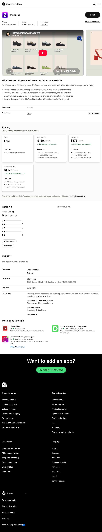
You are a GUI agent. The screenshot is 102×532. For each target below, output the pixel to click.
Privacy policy (33, 270)
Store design (7, 418)
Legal (54, 476)
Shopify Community (10, 458)
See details (32, 315)
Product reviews (59, 409)
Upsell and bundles (60, 413)
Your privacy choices (11, 525)
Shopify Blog (7, 467)
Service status (58, 481)
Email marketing (59, 418)
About (54, 448)
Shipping (55, 427)
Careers (55, 453)
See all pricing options (77, 196)
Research (6, 471)
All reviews (8, 246)
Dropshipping (58, 400)
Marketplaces (58, 404)
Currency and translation (63, 432)
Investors (56, 458)
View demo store (92, 21)
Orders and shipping (11, 413)
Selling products (9, 409)
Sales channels (9, 400)
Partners (55, 467)
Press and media (59, 462)
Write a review (9, 241)
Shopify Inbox (15, 326)
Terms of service (9, 506)
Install (92, 15)
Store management (10, 427)
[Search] (94, 4)
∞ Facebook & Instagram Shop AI (22, 337)
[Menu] (99, 4)
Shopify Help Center (11, 448)
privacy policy (44, 296)
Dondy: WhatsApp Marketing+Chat (73, 326)
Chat (29, 113)
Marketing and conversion (13, 423)
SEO (53, 423)
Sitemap (5, 518)
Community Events (10, 462)
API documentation (10, 453)
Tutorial (30, 273)
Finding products (9, 404)
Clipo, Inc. (44, 24)
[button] (26, 328)
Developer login (9, 500)
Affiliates (56, 471)
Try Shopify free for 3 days (51, 370)
